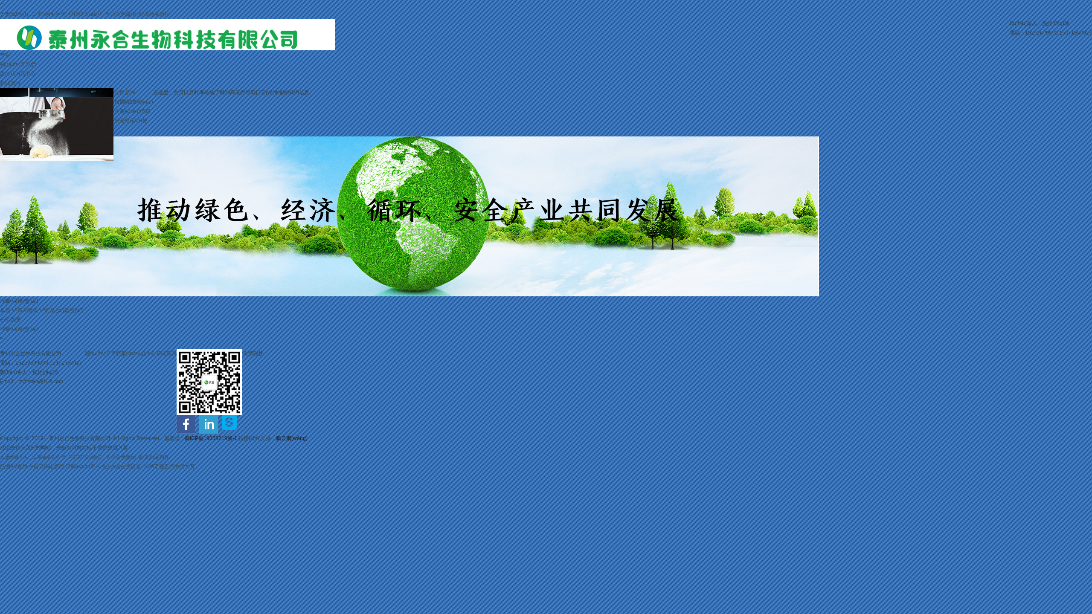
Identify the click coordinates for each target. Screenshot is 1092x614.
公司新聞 (125, 93)
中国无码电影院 (46, 466)
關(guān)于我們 (18, 64)
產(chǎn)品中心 (17, 74)
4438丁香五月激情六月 (168, 466)
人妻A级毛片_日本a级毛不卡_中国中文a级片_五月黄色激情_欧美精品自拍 (85, 14)
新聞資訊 (10, 83)
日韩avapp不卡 (83, 466)
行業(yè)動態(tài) (64, 310)
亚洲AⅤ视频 (13, 466)
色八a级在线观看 (121, 466)
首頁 (5, 55)
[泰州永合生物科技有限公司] (167, 23)
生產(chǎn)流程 (132, 111)
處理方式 (125, 102)
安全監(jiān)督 (131, 121)
